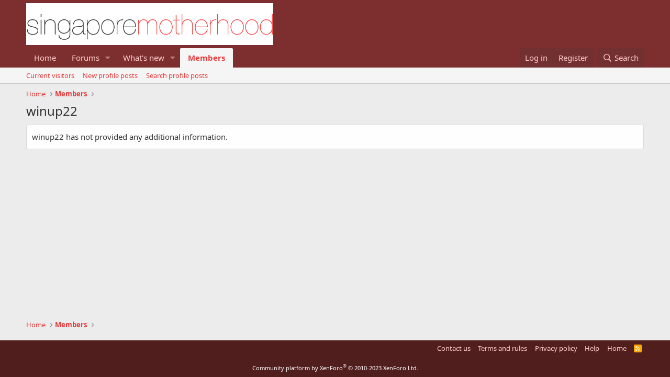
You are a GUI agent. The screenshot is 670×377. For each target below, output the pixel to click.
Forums (85, 57)
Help (592, 348)
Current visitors (50, 75)
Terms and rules (502, 348)
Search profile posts (177, 75)
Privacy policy (556, 348)
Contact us (454, 348)
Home (45, 57)
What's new (143, 57)
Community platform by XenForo (335, 368)
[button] (107, 58)
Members (206, 57)
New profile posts (110, 75)
